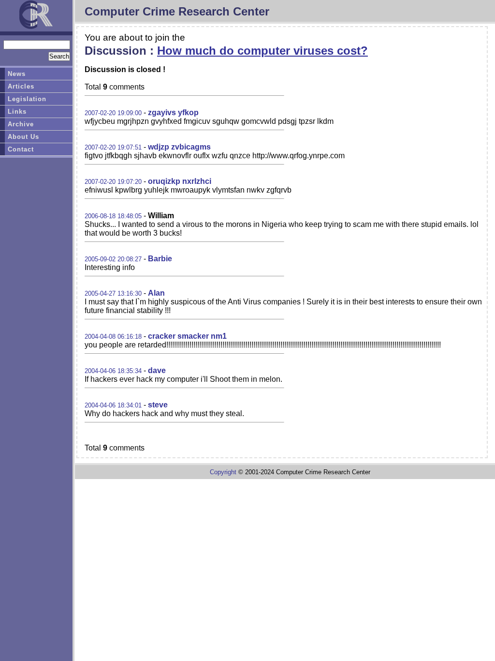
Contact (21, 149)
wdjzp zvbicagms (179, 147)
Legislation (27, 99)
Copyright (223, 472)
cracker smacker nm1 (187, 336)
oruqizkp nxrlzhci (179, 181)
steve (158, 405)
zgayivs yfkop (173, 112)
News (17, 73)
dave (157, 370)
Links (17, 111)
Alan (156, 293)
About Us (23, 136)
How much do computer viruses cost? (262, 50)
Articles (21, 86)
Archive (21, 124)
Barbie (160, 259)
